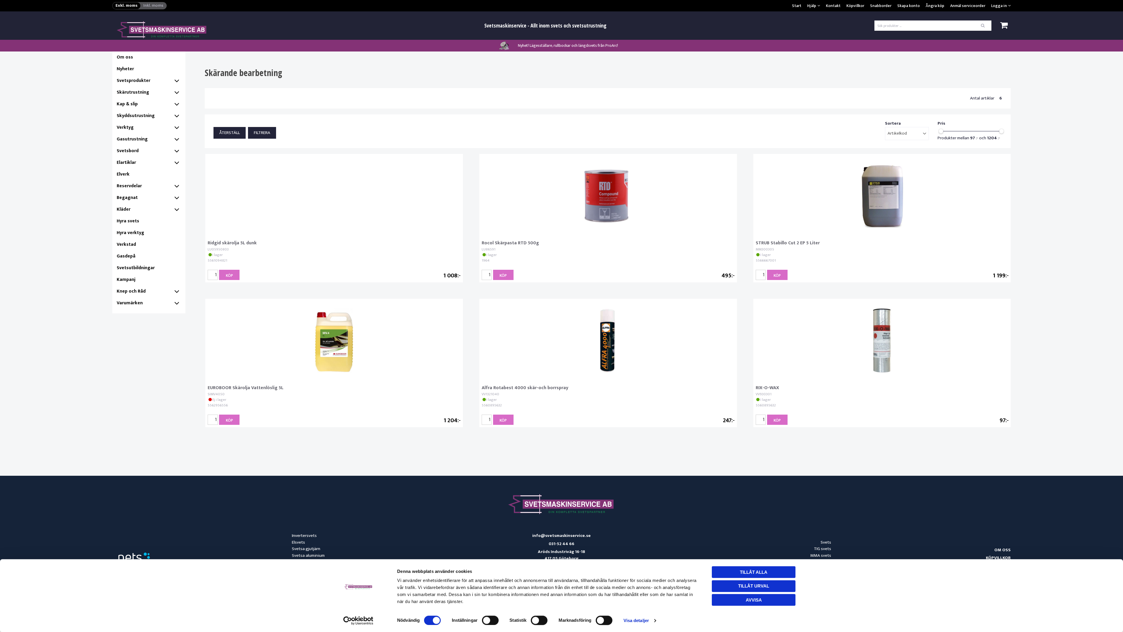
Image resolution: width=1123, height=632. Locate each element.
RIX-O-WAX (767, 388)
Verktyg (125, 127)
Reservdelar (129, 186)
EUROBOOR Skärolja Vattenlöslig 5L (245, 388)
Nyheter (125, 69)
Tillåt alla (753, 572)
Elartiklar (126, 162)
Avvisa (754, 599)
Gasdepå (126, 256)
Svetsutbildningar (136, 268)
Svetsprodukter (133, 81)
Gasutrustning (132, 139)
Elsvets (298, 542)
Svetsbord (128, 151)
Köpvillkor (855, 5)
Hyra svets (128, 221)
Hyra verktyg (130, 233)
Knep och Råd (131, 291)
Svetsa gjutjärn (306, 548)
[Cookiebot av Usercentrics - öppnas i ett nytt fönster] (358, 620)
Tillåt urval (753, 585)
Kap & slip (127, 104)
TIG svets (822, 548)
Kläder (123, 209)
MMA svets (820, 555)
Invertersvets (304, 535)
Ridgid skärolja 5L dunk (232, 243)
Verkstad (126, 244)
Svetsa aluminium (308, 555)
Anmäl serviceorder (967, 5)
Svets (826, 542)
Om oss (125, 57)
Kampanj (126, 280)
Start (796, 5)
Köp (229, 275)
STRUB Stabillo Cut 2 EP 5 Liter (788, 243)
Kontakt (833, 5)
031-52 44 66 (561, 544)
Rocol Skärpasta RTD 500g (510, 243)
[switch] (490, 620)
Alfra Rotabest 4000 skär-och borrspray (525, 388)
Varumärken (130, 303)
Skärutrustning (133, 92)
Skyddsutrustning (136, 116)
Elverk (123, 174)
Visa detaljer (636, 620)
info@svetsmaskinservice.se (561, 536)
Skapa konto (908, 5)
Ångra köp (935, 5)
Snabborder (880, 5)
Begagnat (127, 198)
